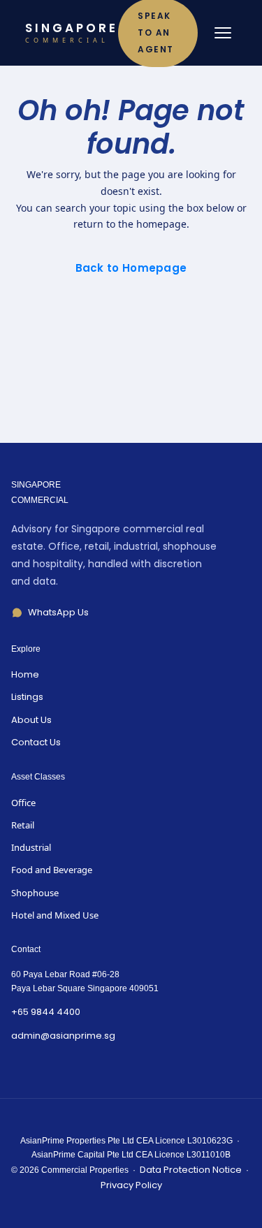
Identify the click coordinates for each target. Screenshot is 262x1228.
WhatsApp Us (58, 612)
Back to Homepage (131, 268)
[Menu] (223, 33)
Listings (27, 696)
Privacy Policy (131, 1185)
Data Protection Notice (191, 1169)
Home (25, 674)
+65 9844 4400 (45, 1011)
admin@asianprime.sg (63, 1035)
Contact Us (36, 742)
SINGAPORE (71, 33)
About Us (31, 719)
